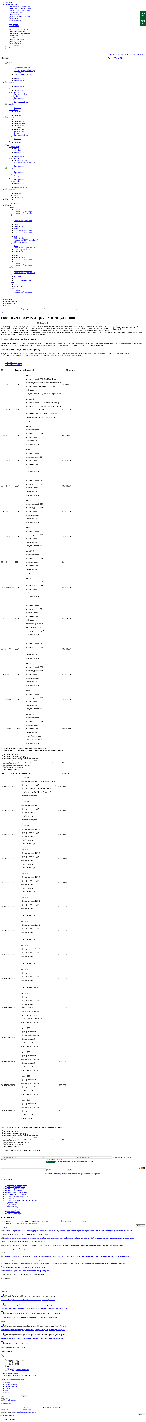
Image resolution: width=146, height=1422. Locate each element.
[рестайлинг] (18, 286)
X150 (16, 246)
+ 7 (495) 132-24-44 (117, 58)
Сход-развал (13, 24)
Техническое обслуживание (19, 6)
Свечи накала (14, 45)
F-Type (11, 207)
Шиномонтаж (14, 26)
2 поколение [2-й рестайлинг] (24, 248)
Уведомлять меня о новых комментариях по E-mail (75, 1162)
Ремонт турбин (14, 18)
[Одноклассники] (142, 1168)
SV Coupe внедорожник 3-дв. (24, 162)
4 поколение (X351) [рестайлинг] (26, 240)
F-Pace (11, 282)
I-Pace (11, 294)
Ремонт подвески (15, 20)
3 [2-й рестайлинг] (16, 150)
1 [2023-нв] (13, 203)
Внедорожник (19, 80)
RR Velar (10, 199)
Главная (4, 323)
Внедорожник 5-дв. (21, 94)
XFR (11, 261)
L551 (11, 137)
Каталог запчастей (13, 1212)
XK (10, 244)
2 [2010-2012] (14, 110)
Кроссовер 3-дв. (19, 121)
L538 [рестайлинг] (16, 127)
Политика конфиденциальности (12, 1379)
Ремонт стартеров (15, 41)
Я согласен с (20, 1223)
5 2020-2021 (13, 100)
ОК (2, 312)
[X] (144, 1168)
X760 (16, 255)
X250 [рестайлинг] (20, 226)
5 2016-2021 (13, 96)
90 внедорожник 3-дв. (22, 67)
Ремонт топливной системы (19, 33)
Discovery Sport (12, 189)
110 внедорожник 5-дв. (22, 69)
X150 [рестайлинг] (20, 251)
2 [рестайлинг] (14, 181)
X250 (16, 225)
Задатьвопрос (143, 18)
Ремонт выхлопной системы (19, 16)
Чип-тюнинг (14, 28)
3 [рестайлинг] (14, 147)
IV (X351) (17, 278)
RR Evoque (11, 118)
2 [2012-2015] (14, 113)
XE (10, 253)
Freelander (10, 104)
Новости (8, 1390)
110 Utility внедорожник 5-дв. (24, 71)
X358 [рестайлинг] (20, 242)
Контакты (8, 49)
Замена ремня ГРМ (16, 35)
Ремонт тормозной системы (17, 1189)
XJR (11, 275)
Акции (7, 1382)
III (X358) (17, 276)
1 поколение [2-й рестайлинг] (24, 213)
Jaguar (9, 205)
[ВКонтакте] (139, 1168)
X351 (16, 236)
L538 (11, 119)
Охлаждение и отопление (18, 29)
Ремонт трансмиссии (17, 31)
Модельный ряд (11, 1384)
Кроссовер (17, 108)
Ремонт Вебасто (15, 43)
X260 (16, 228)
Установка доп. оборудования (20, 8)
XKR (11, 267)
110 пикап (17, 73)
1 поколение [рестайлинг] (23, 211)
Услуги (10, 323)
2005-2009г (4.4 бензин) (13, 365)
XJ (10, 234)
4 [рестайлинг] (14, 158)
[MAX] (3, 1416)
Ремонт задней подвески (16, 1187)
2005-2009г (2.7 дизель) (13, 363)
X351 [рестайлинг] (20, 238)
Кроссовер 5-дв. (19, 123)
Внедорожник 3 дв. (21, 78)
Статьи (7, 1388)
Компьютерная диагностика (19, 10)
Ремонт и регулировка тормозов (21, 22)
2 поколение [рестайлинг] (23, 232)
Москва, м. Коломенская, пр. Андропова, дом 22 (127, 54)
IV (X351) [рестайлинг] (22, 280)
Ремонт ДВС (14, 14)
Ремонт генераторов (16, 39)
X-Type (12, 219)
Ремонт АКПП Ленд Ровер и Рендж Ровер (22, 1200)
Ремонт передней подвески (17, 1185)
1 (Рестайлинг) (14, 195)
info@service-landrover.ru (20, 1370)
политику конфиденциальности (75, 309)
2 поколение (18, 269)
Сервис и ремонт (11, 4)
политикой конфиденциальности (25, 1223)
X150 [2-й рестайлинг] (22, 250)
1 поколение (18, 209)
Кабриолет (17, 133)
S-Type (11, 215)
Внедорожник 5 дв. (21, 102)
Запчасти (8, 3)
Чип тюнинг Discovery (15, 1208)
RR (8, 145)
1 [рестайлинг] (14, 174)
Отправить (50, 1162)
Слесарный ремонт (16, 12)
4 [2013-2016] (14, 92)
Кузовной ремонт (15, 37)
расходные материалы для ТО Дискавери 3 (65, 355)
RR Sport (10, 168)
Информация (10, 47)
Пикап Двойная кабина (22, 75)
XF (10, 223)
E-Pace (11, 288)
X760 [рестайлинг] (20, 257)
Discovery (10, 82)
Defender (10, 63)
